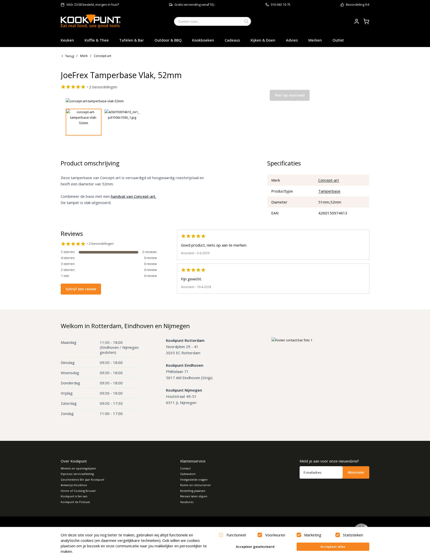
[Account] (357, 21)
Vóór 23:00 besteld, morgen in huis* (92, 4)
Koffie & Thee (97, 40)
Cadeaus (232, 40)
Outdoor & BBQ (168, 40)
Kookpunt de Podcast (75, 502)
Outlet (338, 40)
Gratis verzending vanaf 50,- (194, 4)
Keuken (67, 40)
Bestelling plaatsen (192, 491)
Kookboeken (203, 40)
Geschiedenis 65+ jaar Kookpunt (82, 479)
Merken (315, 40)
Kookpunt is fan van (74, 496)
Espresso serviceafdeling (77, 474)
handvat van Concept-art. (133, 196)
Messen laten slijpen (193, 496)
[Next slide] (243, 101)
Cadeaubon (188, 474)
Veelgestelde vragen (194, 479)
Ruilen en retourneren (195, 485)
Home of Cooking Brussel (78, 491)
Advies (292, 40)
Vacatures (186, 502)
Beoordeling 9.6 (357, 4)
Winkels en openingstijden (78, 468)
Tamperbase (329, 191)
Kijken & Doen (263, 40)
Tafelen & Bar (131, 40)
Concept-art (328, 180)
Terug (69, 56)
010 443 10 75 (280, 4)
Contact (185, 468)
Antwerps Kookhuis (74, 485)
